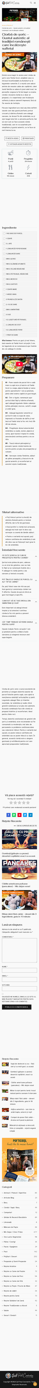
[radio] (11, 803)
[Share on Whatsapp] (14, 815)
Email (5, 976)
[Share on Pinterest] (20, 815)
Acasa (4, 25)
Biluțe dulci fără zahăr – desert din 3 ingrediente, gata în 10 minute (19, 915)
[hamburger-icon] (34, 3)
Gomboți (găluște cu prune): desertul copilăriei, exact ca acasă (18, 854)
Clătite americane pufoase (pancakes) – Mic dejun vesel (16, 885)
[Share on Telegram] (30, 815)
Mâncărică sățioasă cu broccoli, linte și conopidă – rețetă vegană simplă (23, 1128)
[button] (30, 3)
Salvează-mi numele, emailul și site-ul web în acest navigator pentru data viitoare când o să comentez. (19, 999)
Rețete (9, 25)
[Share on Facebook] (8, 815)
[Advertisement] (19, 201)
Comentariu (8, 937)
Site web (6, 985)
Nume (5, 967)
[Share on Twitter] (25, 815)
